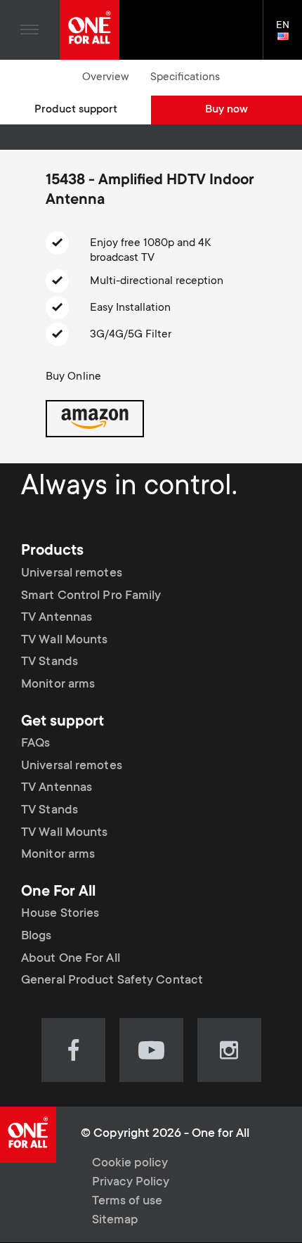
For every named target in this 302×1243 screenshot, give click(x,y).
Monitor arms (58, 685)
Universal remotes (71, 574)
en (289, 37)
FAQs (35, 744)
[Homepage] (89, 30)
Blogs (36, 936)
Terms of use (127, 1201)
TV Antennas (56, 618)
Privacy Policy (130, 1183)
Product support (75, 109)
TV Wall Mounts (64, 640)
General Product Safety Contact (112, 981)
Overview (105, 77)
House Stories (60, 914)
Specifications (185, 77)
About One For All (70, 958)
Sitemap (115, 1220)
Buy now (226, 109)
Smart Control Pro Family (91, 596)
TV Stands (49, 662)
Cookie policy (130, 1164)
